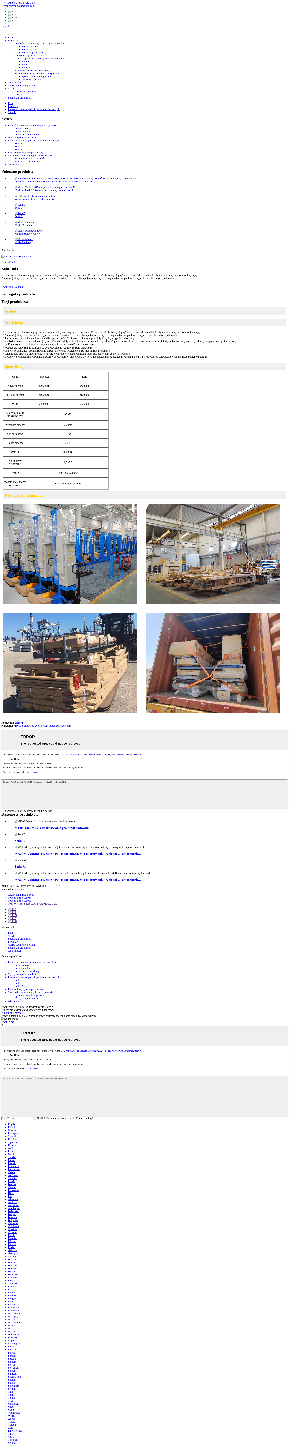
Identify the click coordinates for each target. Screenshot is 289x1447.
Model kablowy (23, 242)
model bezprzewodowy (33, 52)
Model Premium (23, 225)
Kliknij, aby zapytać (12, 1012)
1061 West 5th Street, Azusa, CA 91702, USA (32, 903)
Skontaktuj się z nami (19, 97)
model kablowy (29, 46)
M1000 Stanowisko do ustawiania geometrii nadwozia (42, 725)
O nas (11, 88)
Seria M (25, 67)
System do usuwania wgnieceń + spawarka (37, 73)
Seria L (25, 64)
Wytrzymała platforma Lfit (29, 55)
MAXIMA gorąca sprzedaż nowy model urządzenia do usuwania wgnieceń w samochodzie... (78, 853)
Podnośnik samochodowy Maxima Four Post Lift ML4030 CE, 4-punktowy (55, 181)
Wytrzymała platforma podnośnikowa (34, 199)
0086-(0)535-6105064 (19, 897)
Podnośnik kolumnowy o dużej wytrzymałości (39, 43)
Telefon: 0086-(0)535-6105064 (18, 2)
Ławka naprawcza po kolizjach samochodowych (40, 58)
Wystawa (19, 94)
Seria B (25, 61)
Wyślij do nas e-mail (12, 286)
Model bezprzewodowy (27, 233)
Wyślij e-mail (8, 1021)
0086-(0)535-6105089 (19, 900)
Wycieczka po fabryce (26, 91)
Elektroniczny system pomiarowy (32, 70)
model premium (29, 49)
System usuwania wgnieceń (36, 76)
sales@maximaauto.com (21, 894)
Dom (10, 37)
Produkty (13, 40)
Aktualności (14, 82)
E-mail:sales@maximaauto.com (18, 5)
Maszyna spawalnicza (32, 79)
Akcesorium (14, 164)
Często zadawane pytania (21, 85)
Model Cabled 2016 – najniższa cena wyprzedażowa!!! (44, 190)
